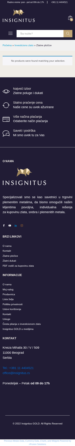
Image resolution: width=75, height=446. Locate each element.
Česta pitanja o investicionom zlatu (22, 324)
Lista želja (8, 299)
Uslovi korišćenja (12, 309)
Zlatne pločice (10, 255)
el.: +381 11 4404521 (19, 368)
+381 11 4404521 (59, 2)
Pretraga (67, 33)
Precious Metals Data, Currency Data (21, 441)
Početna (7, 45)
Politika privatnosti (12, 304)
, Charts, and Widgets (49, 441)
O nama (7, 246)
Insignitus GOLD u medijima (18, 329)
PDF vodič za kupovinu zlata (18, 265)
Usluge (6, 319)
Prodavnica (9, 294)
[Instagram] (22, 225)
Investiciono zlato (23, 45)
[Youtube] (10, 226)
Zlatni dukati (9, 260)
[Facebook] (4, 226)
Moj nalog (8, 289)
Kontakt (7, 250)
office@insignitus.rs (16, 373)
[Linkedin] (16, 226)
